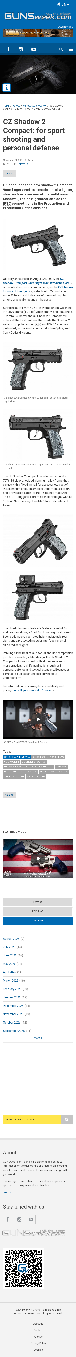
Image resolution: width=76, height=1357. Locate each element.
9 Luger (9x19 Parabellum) (48, 757)
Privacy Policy (38, 1343)
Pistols (23, 164)
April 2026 (9, 972)
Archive (46, 920)
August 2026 (11, 938)
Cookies (38, 1350)
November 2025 (13, 1014)
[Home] (38, 15)
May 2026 (9, 963)
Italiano (9, 173)
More (37, 1037)
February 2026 (12, 989)
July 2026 (9, 947)
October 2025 (11, 1022)
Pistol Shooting (14, 771)
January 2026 (12, 997)
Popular (38, 911)
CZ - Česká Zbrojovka (17, 757)
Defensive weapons (15, 766)
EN (63, 4)
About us (38, 1324)
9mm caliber (11, 762)
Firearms (61, 766)
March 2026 (10, 980)
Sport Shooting (14, 776)
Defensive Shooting (34, 762)
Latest (37, 902)
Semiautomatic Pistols (54, 771)
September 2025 (14, 1030)
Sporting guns (36, 776)
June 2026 (10, 955)
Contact (38, 1330)
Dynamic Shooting (41, 766)
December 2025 (13, 1005)
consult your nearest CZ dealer (33, 690)
